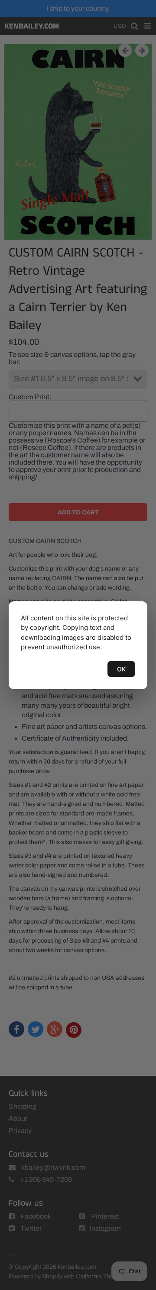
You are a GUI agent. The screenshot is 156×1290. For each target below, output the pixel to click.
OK (121, 669)
